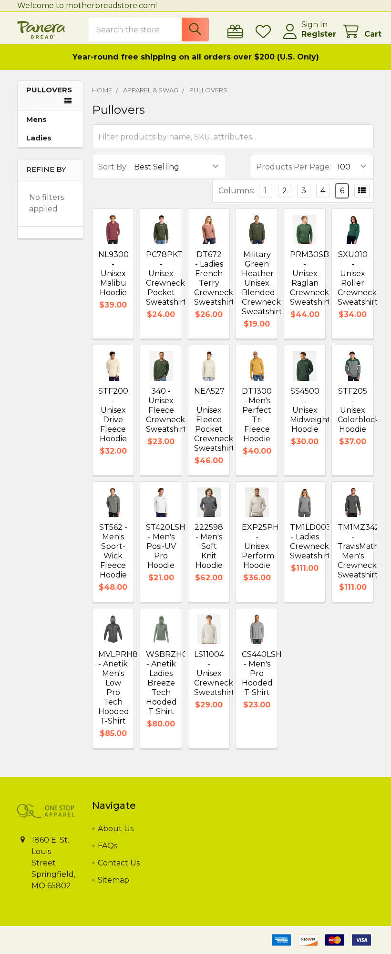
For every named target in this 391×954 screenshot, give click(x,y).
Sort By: (113, 166)
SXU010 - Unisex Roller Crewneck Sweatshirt (358, 278)
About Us (116, 828)
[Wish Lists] (265, 31)
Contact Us (119, 862)
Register (318, 34)
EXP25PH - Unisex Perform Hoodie (260, 546)
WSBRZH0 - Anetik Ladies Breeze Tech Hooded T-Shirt (166, 683)
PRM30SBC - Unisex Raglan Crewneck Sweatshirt (312, 278)
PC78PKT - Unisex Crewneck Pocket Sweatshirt (166, 278)
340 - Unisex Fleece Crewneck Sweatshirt (166, 410)
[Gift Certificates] (237, 31)
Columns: (236, 190)
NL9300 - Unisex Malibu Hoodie (113, 273)
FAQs (107, 845)
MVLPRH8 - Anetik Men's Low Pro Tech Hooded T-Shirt (118, 687)
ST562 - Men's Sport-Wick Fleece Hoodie (113, 551)
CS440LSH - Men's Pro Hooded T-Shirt (262, 673)
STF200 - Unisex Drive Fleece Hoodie (113, 415)
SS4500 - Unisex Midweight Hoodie (310, 410)
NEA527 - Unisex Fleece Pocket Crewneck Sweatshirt (214, 420)
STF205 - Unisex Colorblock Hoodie (359, 410)
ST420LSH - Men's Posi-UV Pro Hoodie (165, 546)
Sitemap (113, 879)
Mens (36, 119)
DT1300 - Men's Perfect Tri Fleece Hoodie (257, 415)
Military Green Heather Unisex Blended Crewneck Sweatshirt (262, 283)
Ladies (38, 137)
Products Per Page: (293, 166)
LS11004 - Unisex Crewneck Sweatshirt (214, 673)
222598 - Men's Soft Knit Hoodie (209, 546)
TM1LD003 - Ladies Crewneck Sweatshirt (310, 541)
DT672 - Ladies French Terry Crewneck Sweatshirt (214, 278)
